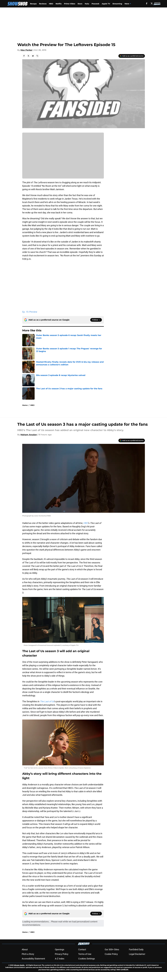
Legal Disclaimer (137, 954)
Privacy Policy (61, 954)
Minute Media (19, 965)
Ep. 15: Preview (29, 312)
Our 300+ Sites (112, 949)
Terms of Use (84, 954)
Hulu (87, 4)
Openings (59, 949)
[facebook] (146, 3)
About (25, 949)
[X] (152, 3)
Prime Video (69, 4)
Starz (80, 4)
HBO (51, 4)
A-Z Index (59, 958)
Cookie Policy (111, 954)
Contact (82, 949)
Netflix (59, 4)
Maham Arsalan (29, 434)
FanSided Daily (136, 949)
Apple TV (106, 4)
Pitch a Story (28, 954)
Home (25, 405)
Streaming (117, 4)
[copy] (37, 56)
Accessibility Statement (33, 958)
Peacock (95, 4)
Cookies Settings (86, 958)
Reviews (42, 4)
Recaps (33, 4)
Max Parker (26, 50)
